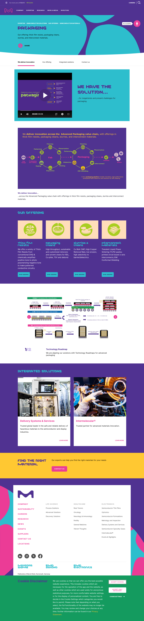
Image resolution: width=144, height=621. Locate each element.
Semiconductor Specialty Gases (113, 529)
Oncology (77, 512)
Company (20, 10)
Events (22, 529)
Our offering (46, 62)
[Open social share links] (20, 45)
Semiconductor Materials (70, 23)
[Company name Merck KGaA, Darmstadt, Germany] (8, 10)
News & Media (52, 10)
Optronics (105, 512)
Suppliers (23, 534)
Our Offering (53, 23)
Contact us (86, 62)
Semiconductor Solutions (37, 23)
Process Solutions (52, 508)
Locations (23, 544)
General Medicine (80, 525)
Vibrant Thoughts (80, 529)
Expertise (30, 10)
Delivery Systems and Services (113, 525)
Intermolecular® (86, 420)
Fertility (76, 520)
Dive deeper (51, 274)
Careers (22, 514)
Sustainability (26, 509)
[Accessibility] (137, 23)
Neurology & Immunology (83, 516)
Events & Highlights (109, 537)
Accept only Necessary (117, 590)
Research (41, 10)
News (21, 524)
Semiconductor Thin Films (111, 508)
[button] (7, 3)
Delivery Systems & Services (37, 420)
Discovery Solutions (53, 516)
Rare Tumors (78, 508)
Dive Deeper (23, 274)
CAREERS (132, 3)
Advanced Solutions (53, 512)
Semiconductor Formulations (112, 516)
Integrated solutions (66, 62)
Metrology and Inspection (111, 520)
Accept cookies (117, 582)
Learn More (63, 440)
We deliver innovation (26, 62)
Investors (65, 10)
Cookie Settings (116, 596)
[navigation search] (139, 2)
